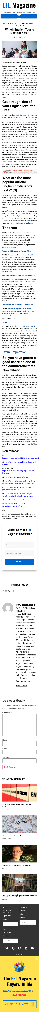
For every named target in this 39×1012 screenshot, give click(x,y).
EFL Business (7, 932)
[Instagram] (19, 948)
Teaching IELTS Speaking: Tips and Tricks (16, 251)
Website (5, 757)
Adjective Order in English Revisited (14, 836)
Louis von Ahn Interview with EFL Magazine (16, 865)
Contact (22, 917)
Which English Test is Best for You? (19, 31)
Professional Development (7, 911)
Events (5, 929)
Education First (16, 117)
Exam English (26, 23)
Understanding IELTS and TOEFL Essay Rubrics (18, 275)
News (4, 907)
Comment (7, 712)
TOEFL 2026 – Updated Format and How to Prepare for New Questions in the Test (19, 896)
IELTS (34, 23)
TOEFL (17, 25)
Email (5, 749)
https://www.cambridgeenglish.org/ (17, 477)
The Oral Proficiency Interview (25, 326)
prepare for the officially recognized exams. (19, 223)
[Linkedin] (26, 948)
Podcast (5, 936)
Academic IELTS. (7, 260)
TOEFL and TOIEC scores (25, 423)
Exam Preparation (14, 352)
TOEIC (22, 25)
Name (5, 740)
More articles (21, 685)
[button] (19, 16)
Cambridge (18, 115)
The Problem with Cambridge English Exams (17, 305)
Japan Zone (7, 916)
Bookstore (23, 910)
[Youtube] (32, 948)
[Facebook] (13, 948)
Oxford (4, 117)
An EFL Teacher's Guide (11, 23)
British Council (31, 115)
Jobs (21, 914)
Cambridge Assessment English (24, 279)
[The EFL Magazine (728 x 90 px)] (19, 173)
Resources (23, 907)
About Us (6, 919)
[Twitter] (6, 948)
